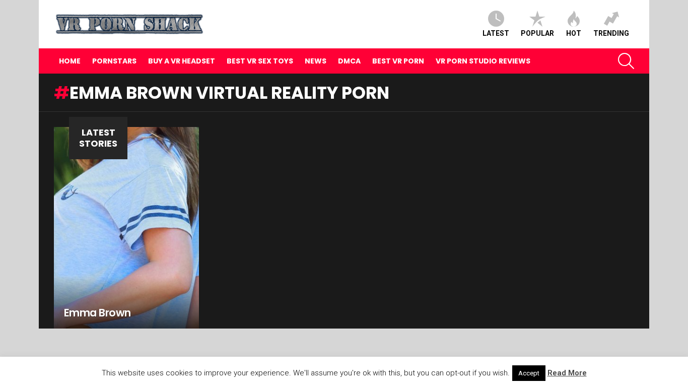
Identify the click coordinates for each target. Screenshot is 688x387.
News (315, 61)
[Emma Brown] (126, 228)
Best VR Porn (398, 61)
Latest (496, 33)
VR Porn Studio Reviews (483, 61)
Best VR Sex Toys (260, 61)
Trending (611, 33)
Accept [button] (528, 373)
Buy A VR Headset (181, 61)
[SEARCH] (626, 61)
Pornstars (114, 61)
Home (70, 61)
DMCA (349, 61)
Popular (537, 33)
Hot (573, 33)
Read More (567, 372)
